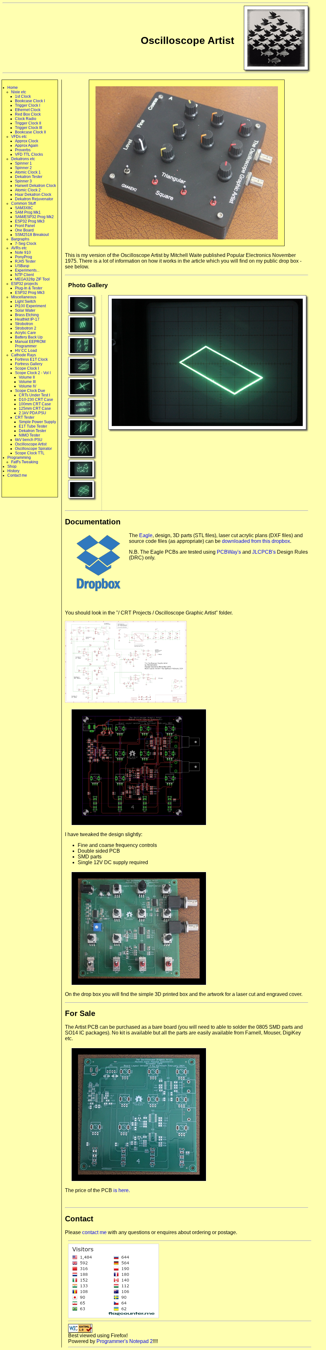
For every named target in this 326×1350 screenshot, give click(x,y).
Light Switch (25, 301)
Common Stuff (23, 203)
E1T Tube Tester (33, 426)
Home (12, 87)
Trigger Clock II (28, 123)
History (13, 471)
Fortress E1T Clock (31, 359)
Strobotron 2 (25, 328)
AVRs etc (19, 248)
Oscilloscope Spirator (33, 448)
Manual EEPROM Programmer (30, 343)
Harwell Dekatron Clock (35, 185)
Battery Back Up (29, 337)
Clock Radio (25, 119)
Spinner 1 (23, 163)
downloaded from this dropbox (256, 541)
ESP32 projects (24, 283)
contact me (94, 1232)
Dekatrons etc (23, 159)
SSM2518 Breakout (32, 234)
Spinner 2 (23, 168)
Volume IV (27, 386)
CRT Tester (24, 417)
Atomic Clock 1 (28, 172)
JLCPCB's (264, 552)
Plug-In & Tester (28, 288)
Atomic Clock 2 (28, 190)
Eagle (145, 535)
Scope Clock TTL (30, 453)
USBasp (22, 266)
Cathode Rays (23, 355)
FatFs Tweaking (24, 462)
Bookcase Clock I (30, 101)
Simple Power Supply (37, 422)
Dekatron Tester (28, 176)
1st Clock (23, 96)
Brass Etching (27, 315)
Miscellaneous (23, 297)
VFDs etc (19, 136)
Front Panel (25, 226)
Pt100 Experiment (30, 306)
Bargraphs (20, 239)
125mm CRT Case (35, 408)
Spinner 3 (23, 181)
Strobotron (24, 324)
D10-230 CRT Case (36, 399)
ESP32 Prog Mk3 (30, 221)
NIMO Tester (29, 435)
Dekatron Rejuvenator (34, 199)
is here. (121, 1190)
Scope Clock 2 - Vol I (33, 373)
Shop (12, 466)
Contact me (17, 475)
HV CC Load (26, 350)
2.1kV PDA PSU (32, 413)
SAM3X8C (24, 208)
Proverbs (23, 150)
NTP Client (24, 275)
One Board (24, 230)
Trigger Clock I (27, 105)
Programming (19, 457)
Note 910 (23, 252)
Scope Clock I (27, 368)
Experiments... (27, 270)
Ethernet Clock (27, 110)
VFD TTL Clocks (29, 154)
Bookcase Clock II (30, 132)
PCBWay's (229, 552)
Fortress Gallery (28, 364)
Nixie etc (18, 92)
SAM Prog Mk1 (28, 212)
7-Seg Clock (25, 243)
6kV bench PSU (28, 439)
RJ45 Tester (25, 261)
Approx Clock (26, 141)
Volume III (27, 382)
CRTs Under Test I (34, 395)
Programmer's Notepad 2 (124, 1341)
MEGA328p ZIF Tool (32, 279)
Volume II (27, 377)
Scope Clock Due (30, 390)
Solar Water (25, 310)
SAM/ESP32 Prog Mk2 (34, 217)
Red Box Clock (28, 114)
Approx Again (26, 145)
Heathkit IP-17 (27, 319)
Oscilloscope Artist (30, 444)
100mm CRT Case (35, 404)
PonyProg (23, 257)
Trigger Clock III (28, 127)
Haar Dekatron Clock (33, 194)
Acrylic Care (25, 332)
